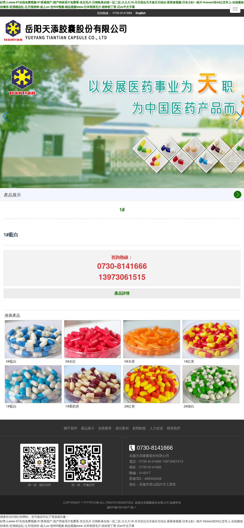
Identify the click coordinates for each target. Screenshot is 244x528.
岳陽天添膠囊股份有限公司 (152, 502)
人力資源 (156, 428)
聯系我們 (173, 428)
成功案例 (122, 428)
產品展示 (87, 428)
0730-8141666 (122, 13)
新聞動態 (139, 428)
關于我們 (70, 428)
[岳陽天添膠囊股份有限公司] (66, 42)
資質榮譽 (105, 428)
